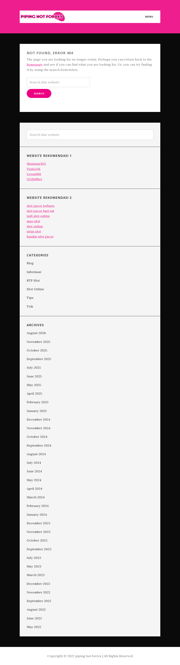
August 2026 (36, 333)
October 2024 (37, 437)
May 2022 (34, 627)
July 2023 (34, 558)
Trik (30, 306)
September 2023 (39, 549)
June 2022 (34, 618)
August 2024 (36, 454)
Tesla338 (33, 169)
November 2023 (38, 532)
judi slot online (38, 216)
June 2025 (34, 376)
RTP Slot (33, 280)
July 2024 (34, 463)
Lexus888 (34, 174)
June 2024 (34, 471)
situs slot (34, 231)
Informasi (34, 272)
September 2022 (39, 601)
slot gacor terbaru (40, 206)
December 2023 (38, 523)
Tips (30, 298)
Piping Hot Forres (42, 17)
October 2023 (37, 540)
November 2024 (38, 428)
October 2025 (37, 350)
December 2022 (38, 584)
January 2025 (37, 411)
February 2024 (38, 506)
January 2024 (37, 515)
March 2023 (36, 575)
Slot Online (35, 289)
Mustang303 (36, 164)
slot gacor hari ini (40, 211)
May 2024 (34, 480)
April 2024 (34, 489)
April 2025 (34, 393)
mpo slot (33, 221)
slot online (35, 226)
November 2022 (38, 592)
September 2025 (39, 359)
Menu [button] (149, 16)
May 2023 (34, 566)
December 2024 (38, 419)
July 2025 (34, 367)
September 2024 (39, 445)
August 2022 (36, 609)
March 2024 (36, 497)
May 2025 (34, 385)
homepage (35, 64)
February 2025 (38, 402)
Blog (30, 263)
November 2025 (38, 342)
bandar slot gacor (40, 236)
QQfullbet (34, 179)
